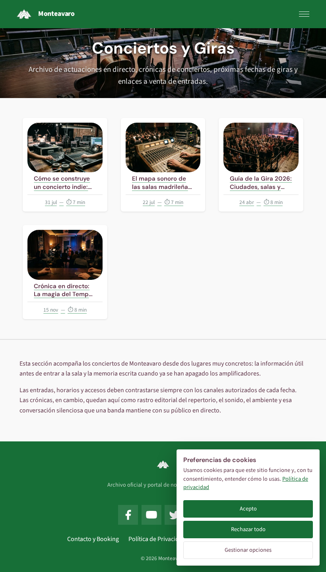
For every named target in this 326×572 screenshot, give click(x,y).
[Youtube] (151, 515)
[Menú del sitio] (304, 14)
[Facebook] (128, 515)
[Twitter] (174, 515)
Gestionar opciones (248, 550)
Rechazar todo (248, 529)
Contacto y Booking (93, 539)
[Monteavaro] (163, 464)
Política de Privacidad (157, 539)
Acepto (248, 509)
